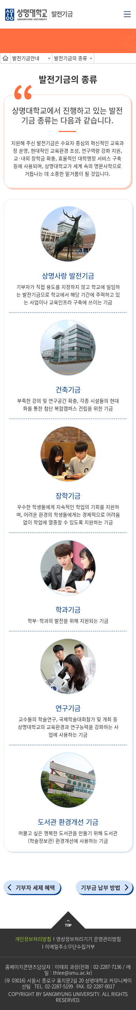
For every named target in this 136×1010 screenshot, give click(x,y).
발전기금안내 (25, 57)
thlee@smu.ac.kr (72, 972)
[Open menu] (127, 13)
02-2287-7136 (107, 966)
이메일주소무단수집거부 (70, 946)
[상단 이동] (68, 925)
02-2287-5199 (59, 986)
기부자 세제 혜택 (35, 887)
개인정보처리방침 (33, 938)
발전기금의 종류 (70, 57)
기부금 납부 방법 (100, 887)
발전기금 (62, 14)
